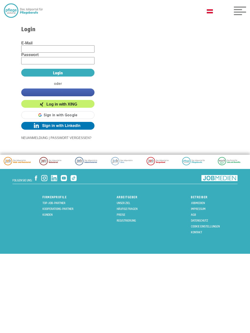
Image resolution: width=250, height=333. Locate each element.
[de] (211, 12)
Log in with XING (61, 104)
